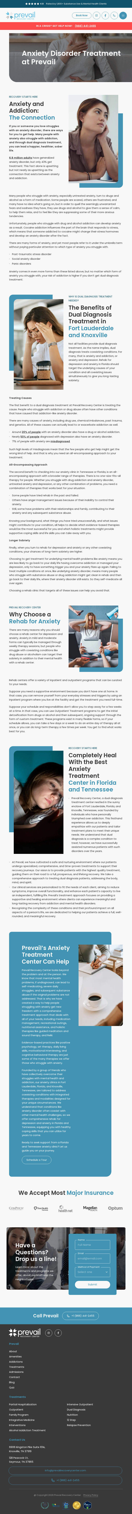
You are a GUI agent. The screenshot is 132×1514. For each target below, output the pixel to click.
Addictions (16, 1361)
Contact (14, 1377)
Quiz (11, 1387)
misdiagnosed (60, 441)
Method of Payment (89, 1267)
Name (81, 1240)
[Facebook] (105, 15)
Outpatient (16, 1409)
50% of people (29, 436)
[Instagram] (96, 15)
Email (81, 1253)
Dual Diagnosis (76, 1409)
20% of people (31, 432)
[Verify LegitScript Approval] (87, 1505)
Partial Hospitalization (23, 1404)
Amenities (15, 1356)
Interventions (17, 1425)
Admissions (16, 1372)
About (13, 1351)
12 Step (71, 1420)
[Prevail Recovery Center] (20, 16)
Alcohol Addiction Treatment (27, 1430)
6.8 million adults (20, 158)
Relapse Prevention (79, 1425)
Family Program (19, 1415)
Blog (12, 1382)
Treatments (16, 1367)
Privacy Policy (90, 1495)
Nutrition (72, 1415)
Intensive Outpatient (80, 1404)
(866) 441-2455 (85, 26)
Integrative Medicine (22, 1420)
